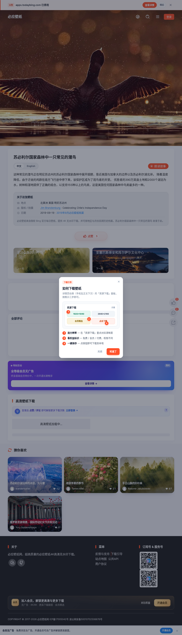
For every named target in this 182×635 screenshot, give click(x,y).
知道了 (113, 351)
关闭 (100, 351)
